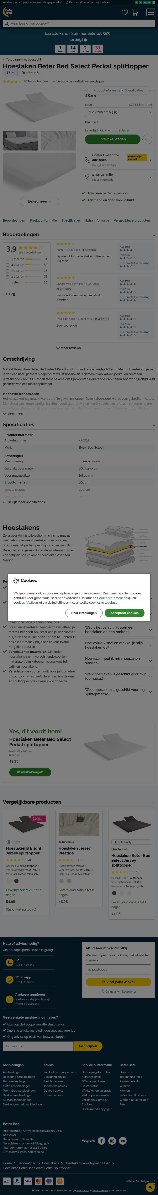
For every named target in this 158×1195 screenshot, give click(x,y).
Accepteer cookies (125, 613)
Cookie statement (110, 598)
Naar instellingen (84, 613)
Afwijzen (32, 602)
